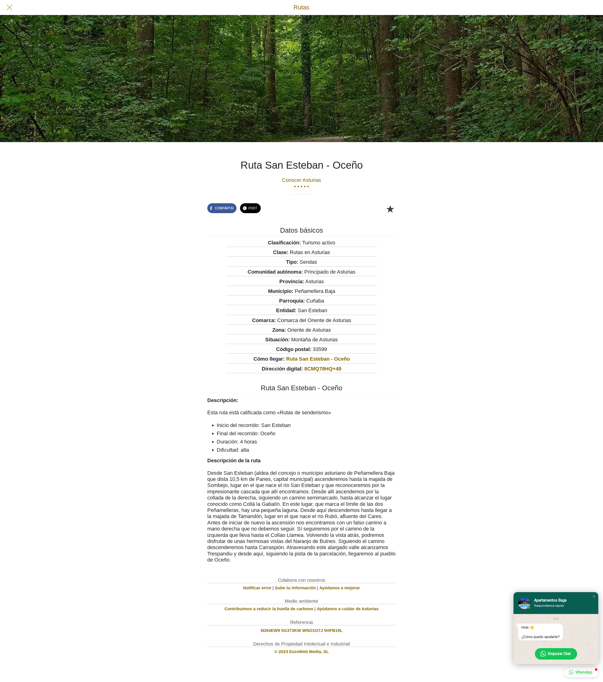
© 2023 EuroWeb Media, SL (301, 651)
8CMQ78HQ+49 (322, 369)
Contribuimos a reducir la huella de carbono (268, 608)
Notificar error (257, 588)
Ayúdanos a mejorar (339, 588)
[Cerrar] (9, 7)
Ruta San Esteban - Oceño (318, 359)
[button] (594, 596)
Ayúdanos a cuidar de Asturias (348, 608)
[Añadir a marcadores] (390, 208)
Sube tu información (295, 588)
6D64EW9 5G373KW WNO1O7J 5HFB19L (301, 630)
